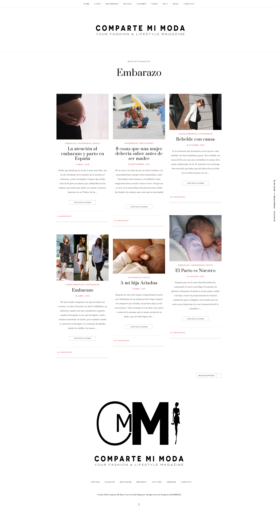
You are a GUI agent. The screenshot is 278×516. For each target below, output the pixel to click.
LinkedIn (171, 482)
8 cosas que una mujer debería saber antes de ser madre (139, 153)
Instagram (125, 482)
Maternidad (112, 4)
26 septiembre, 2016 (139, 164)
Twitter (95, 482)
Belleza (128, 4)
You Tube (157, 482)
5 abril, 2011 (139, 289)
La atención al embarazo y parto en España (82, 153)
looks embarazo (188, 134)
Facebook (110, 482)
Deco (165, 4)
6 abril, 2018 (82, 164)
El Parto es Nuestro (195, 270)
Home (86, 4)
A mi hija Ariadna (139, 283)
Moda (176, 4)
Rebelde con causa (195, 139)
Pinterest (141, 482)
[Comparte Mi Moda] (139, 29)
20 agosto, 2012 (195, 276)
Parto (96, 143)
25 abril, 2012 (82, 296)
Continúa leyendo (82, 202)
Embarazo (71, 143)
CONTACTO (189, 4)
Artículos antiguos (206, 375)
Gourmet (142, 4)
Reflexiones (146, 143)
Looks (97, 4)
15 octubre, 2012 (195, 145)
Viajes (154, 4)
